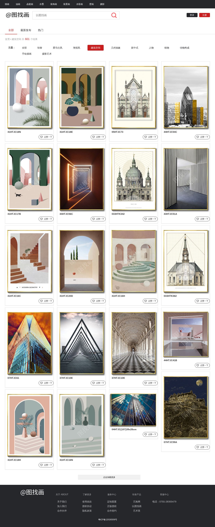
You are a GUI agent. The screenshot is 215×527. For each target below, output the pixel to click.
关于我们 (62, 501)
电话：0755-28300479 (164, 501)
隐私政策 (87, 510)
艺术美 (136, 510)
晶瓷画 (30, 4)
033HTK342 (118, 214)
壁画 (91, 4)
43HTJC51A (170, 214)
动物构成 (184, 47)
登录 (192, 15)
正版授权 (112, 506)
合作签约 (112, 510)
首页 (7, 39)
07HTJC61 (13, 378)
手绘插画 (26, 53)
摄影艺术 (47, 53)
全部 (24, 47)
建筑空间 (16, 39)
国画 (7, 4)
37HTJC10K (118, 378)
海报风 (76, 47)
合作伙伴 (62, 510)
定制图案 (112, 501)
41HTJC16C (14, 296)
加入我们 (62, 506)
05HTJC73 (117, 132)
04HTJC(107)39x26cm (124, 429)
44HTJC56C (66, 214)
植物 (166, 47)
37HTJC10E (66, 378)
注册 (204, 15)
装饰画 (53, 4)
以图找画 (136, 506)
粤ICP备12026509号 (107, 519)
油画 (18, 4)
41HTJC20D (66, 296)
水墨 (41, 4)
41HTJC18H (14, 460)
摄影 (102, 4)
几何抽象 (115, 47)
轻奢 (39, 47)
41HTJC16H (118, 296)
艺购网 (136, 501)
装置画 (66, 4)
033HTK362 (170, 296)
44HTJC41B (170, 360)
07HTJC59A (170, 442)
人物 (151, 47)
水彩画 (79, 4)
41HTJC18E (66, 132)
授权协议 (87, 506)
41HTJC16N (66, 460)
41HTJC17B (14, 214)
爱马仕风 (57, 47)
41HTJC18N (14, 132)
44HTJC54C (170, 132)
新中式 (134, 47)
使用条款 (87, 501)
